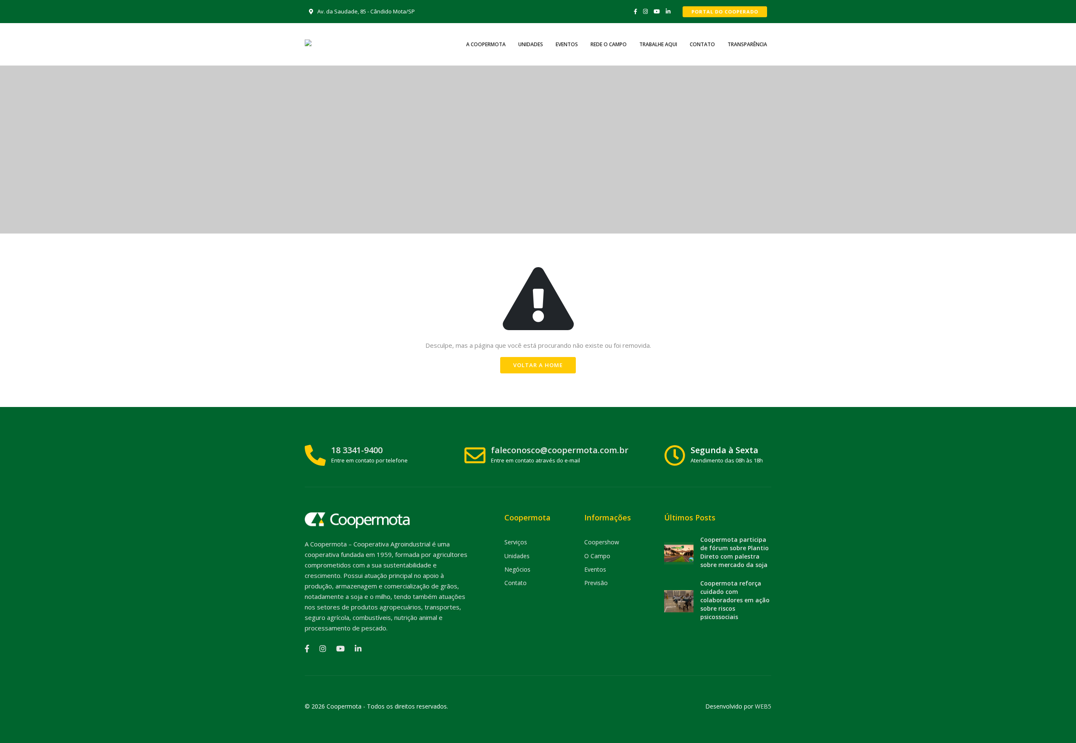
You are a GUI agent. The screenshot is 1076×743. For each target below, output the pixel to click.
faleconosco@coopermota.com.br (559, 450)
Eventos (595, 569)
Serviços (515, 542)
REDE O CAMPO (609, 44)
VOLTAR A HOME (538, 365)
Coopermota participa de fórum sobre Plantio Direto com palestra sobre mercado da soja (734, 552)
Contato (515, 583)
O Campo (597, 556)
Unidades (517, 556)
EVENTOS (567, 44)
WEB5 (763, 706)
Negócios (517, 569)
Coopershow (601, 542)
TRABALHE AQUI (658, 44)
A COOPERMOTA (486, 44)
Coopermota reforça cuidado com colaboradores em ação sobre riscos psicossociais (735, 600)
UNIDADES (530, 44)
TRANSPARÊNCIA (747, 44)
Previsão (596, 583)
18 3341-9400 (356, 450)
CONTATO (702, 44)
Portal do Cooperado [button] (724, 11)
